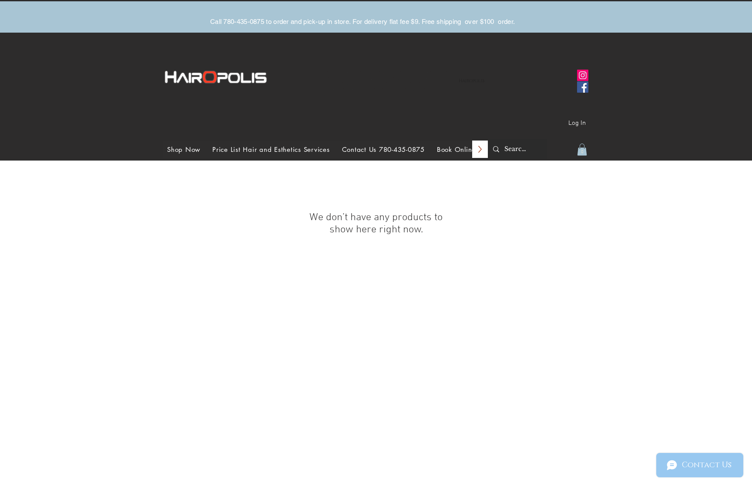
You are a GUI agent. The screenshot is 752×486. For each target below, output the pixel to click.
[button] (582, 149)
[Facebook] (582, 87)
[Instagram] (582, 75)
